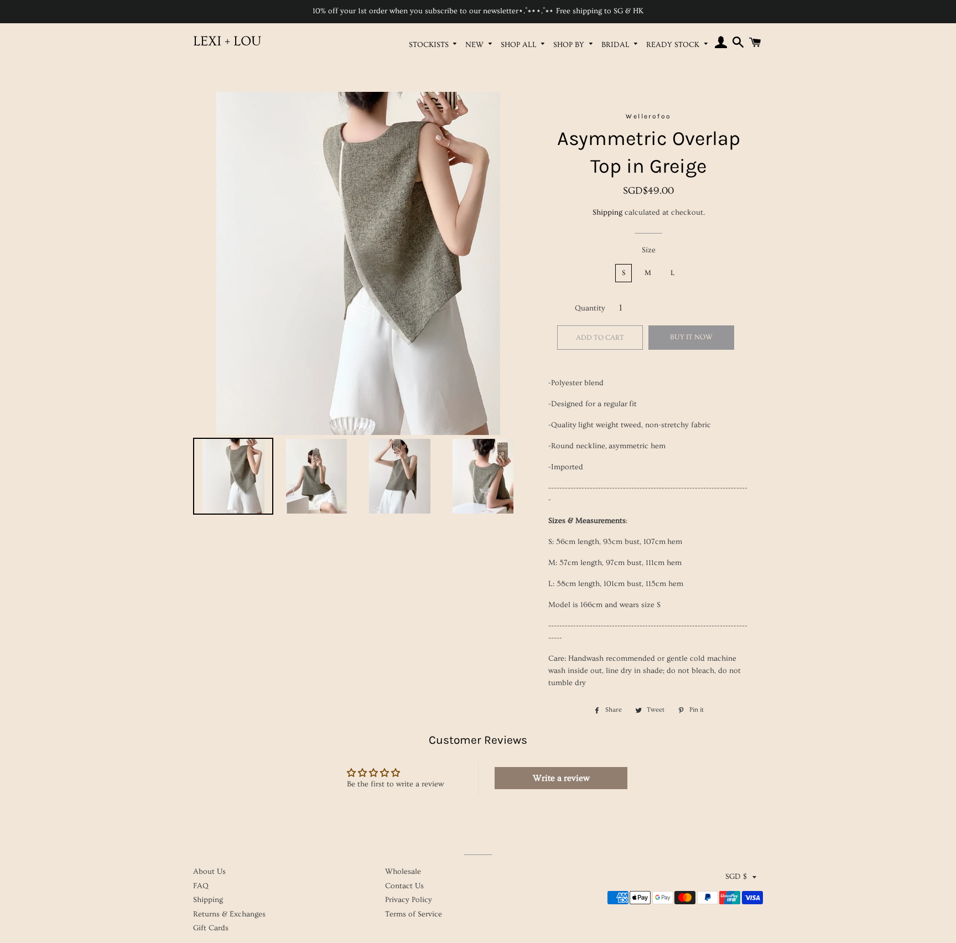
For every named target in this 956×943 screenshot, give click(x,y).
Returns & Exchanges (229, 914)
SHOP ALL (520, 44)
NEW (475, 44)
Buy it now (691, 337)
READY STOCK (674, 44)
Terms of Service (413, 914)
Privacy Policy (408, 899)
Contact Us (404, 886)
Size (649, 250)
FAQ (201, 886)
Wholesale (403, 871)
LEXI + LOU (227, 41)
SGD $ (736, 876)
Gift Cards (210, 928)
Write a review (561, 778)
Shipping (607, 212)
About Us (209, 871)
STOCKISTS (430, 44)
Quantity (590, 308)
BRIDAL (616, 44)
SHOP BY (569, 44)
